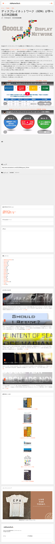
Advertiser (6, 261)
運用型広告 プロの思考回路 (27, 423)
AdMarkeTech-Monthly (8, 259)
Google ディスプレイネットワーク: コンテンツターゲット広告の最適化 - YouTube (27, 80)
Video (13, 8)
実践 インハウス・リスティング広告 (27, 466)
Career (5, 266)
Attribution (6, 265)
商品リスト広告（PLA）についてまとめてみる (18, 362)
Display (7, 8)
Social (5, 280)
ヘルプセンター (13, 49)
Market (5, 272)
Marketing (5, 273)
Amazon (5, 263)
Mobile (5, 276)
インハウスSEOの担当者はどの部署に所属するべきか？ (20, 323)
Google (5, 270)
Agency (5, 262)
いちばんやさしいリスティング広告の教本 (27, 437)
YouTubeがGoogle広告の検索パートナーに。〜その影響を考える (23, 382)
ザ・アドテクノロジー (27, 452)
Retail (5, 277)
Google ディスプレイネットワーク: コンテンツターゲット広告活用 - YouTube (27, 109)
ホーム (2, 8)
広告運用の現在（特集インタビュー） (9, 211)
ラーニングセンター (23, 49)
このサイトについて (6, 210)
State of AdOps (6, 281)
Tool (4, 283)
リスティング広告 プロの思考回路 (27, 481)
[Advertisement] (27, 151)
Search (5, 278)
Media (5, 274)
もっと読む (25, 309)
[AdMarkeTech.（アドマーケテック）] (14, 4)
